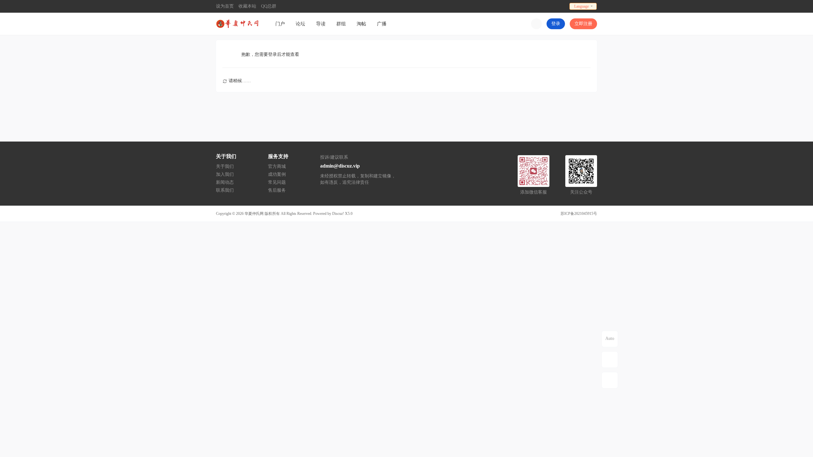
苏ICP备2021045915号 (579, 213)
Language (581, 6)
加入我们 (225, 174)
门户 (280, 23)
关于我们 (225, 166)
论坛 (300, 23)
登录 (555, 23)
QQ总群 (268, 6)
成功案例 (277, 174)
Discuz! (338, 213)
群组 (341, 23)
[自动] (610, 339)
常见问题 (277, 182)
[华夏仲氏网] (238, 23)
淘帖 (361, 23)
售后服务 (277, 190)
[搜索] (536, 23)
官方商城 (277, 166)
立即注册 (583, 23)
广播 (381, 23)
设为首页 (225, 6)
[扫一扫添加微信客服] (610, 360)
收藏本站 (247, 6)
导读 (321, 23)
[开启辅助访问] (562, 6)
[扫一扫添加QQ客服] (610, 380)
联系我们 (225, 190)
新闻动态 (225, 182)
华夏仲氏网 (254, 213)
